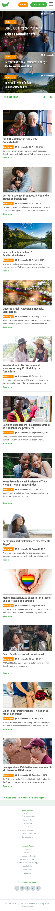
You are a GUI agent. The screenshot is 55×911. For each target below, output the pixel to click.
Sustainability (27, 870)
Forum (23, 817)
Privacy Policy (27, 827)
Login (23, 5)
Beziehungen (8, 147)
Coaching (27, 873)
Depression (24, 859)
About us (22, 834)
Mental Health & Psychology (27, 863)
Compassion (23, 856)
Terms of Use (27, 820)
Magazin (26, 797)
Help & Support (27, 813)
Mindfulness (27, 866)
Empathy (33, 856)
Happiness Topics (27, 846)
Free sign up (38, 5)
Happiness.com (13, 797)
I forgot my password (27, 830)
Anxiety (33, 859)
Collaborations (27, 837)
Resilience (27, 853)
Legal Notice (27, 823)
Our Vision (32, 834)
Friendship (28, 849)
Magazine (31, 817)
